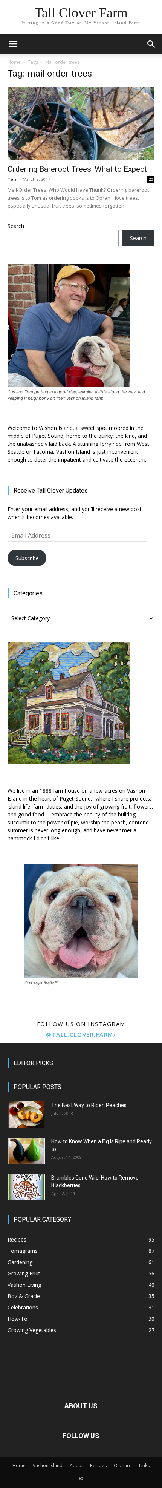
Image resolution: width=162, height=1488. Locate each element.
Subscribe (27, 558)
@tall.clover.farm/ (81, 1034)
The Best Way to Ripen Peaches (89, 1105)
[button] (13, 44)
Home (14, 62)
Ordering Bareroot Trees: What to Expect (77, 169)
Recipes (98, 1465)
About (76, 1465)
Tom (12, 179)
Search (16, 226)
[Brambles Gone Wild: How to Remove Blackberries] (26, 1187)
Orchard (123, 1465)
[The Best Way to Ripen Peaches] (26, 1114)
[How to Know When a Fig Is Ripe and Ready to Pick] (26, 1151)
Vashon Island (48, 1465)
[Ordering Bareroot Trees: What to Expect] (81, 123)
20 (150, 179)
